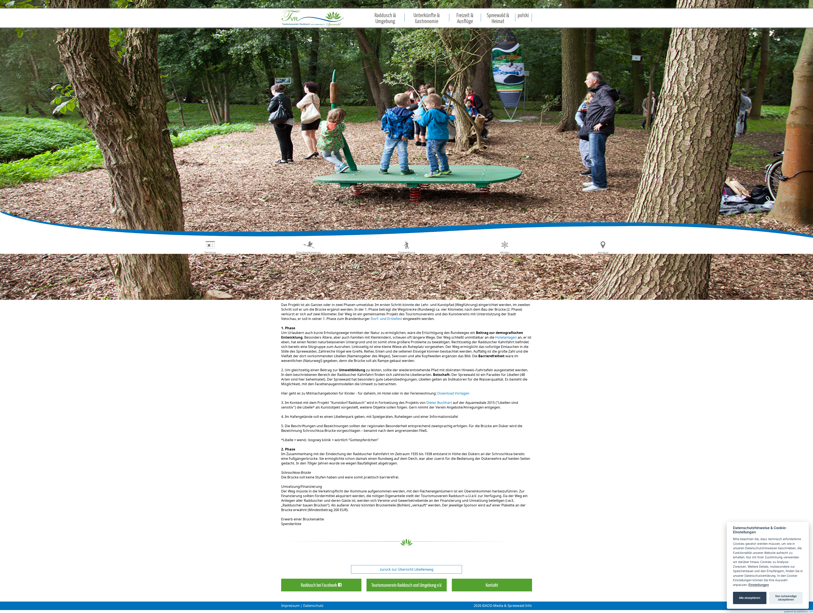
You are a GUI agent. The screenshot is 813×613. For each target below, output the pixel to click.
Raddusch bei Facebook (319, 585)
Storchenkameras (308, 252)
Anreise (603, 252)
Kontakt (492, 585)
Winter (505, 252)
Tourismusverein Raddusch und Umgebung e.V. (406, 585)
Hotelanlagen (506, 337)
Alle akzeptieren (749, 597)
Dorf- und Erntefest (386, 318)
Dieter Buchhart (439, 402)
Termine (210, 252)
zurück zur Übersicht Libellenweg (406, 569)
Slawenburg (406, 252)
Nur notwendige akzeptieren (786, 597)
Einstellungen (758, 585)
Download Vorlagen (453, 393)
